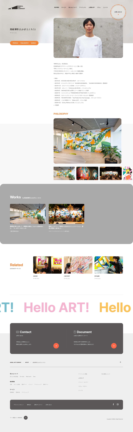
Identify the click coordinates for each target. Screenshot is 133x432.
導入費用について (106, 374)
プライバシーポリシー (19, 404)
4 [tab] (99, 181)
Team (34, 376)
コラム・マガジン (82, 386)
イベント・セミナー (83, 382)
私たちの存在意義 (14, 376)
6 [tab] (104, 181)
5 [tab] (102, 181)
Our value (22, 376)
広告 (11, 384)
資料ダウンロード (38, 404)
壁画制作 (12, 392)
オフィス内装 (17, 384)
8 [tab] (108, 181)
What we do (28, 376)
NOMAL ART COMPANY (15, 362)
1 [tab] (92, 181)
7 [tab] (106, 181)
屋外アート (24, 384)
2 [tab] (95, 181)
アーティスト (82, 7)
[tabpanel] (64, 173)
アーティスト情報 (82, 374)
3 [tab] (97, 181)
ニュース (105, 7)
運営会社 (29, 404)
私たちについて (73, 7)
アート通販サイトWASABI (16, 417)
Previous (54, 173)
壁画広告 (18, 392)
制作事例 (56, 7)
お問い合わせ (49, 404)
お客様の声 (92, 7)
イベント (31, 384)
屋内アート (45, 384)
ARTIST (27, 362)
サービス (63, 7)
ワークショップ (37, 384)
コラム (99, 7)
